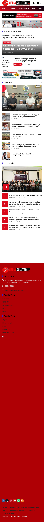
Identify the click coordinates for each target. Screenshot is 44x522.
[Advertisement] (17, 245)
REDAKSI (4, 508)
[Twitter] (7, 500)
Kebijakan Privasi (8, 513)
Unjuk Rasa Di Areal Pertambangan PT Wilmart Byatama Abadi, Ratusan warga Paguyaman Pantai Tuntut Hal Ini (24, 219)
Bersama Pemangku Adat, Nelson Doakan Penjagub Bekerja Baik (26, 60)
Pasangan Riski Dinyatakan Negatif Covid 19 (25, 195)
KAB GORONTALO (8, 305)
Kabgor (4, 320)
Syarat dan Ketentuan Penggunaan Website (18, 510)
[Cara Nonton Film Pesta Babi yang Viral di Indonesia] (6, 136)
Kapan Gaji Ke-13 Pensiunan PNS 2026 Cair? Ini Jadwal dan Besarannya (25, 145)
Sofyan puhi (6, 329)
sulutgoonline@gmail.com (14, 290)
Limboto (4, 326)
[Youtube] (14, 500)
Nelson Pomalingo (8, 323)
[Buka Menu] (37, 3)
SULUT (4, 308)
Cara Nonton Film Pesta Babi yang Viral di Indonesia (26, 135)
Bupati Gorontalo (8, 332)
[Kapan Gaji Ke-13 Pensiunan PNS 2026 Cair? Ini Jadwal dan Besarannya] (6, 146)
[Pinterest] (10, 500)
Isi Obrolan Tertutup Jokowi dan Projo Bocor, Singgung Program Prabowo (25, 126)
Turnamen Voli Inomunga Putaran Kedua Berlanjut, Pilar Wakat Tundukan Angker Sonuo (24, 203)
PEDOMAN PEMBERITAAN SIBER (28, 508)
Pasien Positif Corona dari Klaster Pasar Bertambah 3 (24, 211)
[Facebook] (3, 500)
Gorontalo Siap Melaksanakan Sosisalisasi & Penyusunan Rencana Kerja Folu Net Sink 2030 (20, 47)
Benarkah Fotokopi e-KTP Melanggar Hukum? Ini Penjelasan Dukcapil (25, 116)
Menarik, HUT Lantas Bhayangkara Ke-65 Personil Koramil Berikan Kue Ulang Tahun (24, 226)
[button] (34, 3)
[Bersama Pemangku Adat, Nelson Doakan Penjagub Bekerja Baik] (7, 62)
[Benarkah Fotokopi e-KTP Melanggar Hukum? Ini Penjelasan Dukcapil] (6, 117)
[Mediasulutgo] (16, 3)
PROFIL (12, 508)
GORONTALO (7, 43)
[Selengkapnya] (41, 82)
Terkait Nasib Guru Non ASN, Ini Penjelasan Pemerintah (22, 155)
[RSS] (22, 500)
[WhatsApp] (18, 500)
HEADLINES (5, 299)
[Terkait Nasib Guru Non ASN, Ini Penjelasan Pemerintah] (6, 156)
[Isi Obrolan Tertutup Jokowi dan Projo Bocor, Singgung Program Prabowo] (6, 126)
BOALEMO (5, 311)
